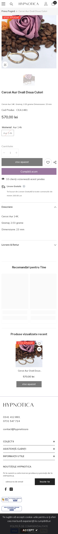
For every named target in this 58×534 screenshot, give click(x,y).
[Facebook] (5, 489)
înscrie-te (45, 481)
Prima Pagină (8, 11)
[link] (14, 312)
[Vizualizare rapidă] (39, 349)
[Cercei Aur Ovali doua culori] (29, 354)
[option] (29, 41)
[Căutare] (11, 4)
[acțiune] (54, 162)
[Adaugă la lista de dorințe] (48, 162)
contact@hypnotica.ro (15, 429)
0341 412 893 (11, 417)
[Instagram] (11, 489)
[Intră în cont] (46, 4)
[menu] (3, 4)
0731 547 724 (11, 421)
